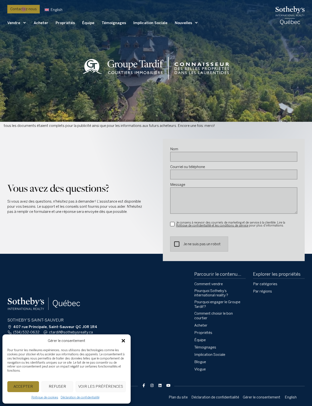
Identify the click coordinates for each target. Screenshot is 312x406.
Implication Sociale (150, 23)
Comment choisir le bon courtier (213, 315)
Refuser (57, 386)
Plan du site (178, 397)
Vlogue (200, 369)
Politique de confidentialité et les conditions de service (212, 225)
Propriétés (65, 23)
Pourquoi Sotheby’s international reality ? (211, 293)
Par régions (262, 291)
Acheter (41, 23)
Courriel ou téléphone (187, 167)
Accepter (23, 386)
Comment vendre (208, 284)
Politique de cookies (44, 397)
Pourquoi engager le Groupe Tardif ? (217, 304)
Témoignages (114, 23)
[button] (123, 340)
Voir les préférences (100, 386)
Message (177, 185)
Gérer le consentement (261, 397)
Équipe (88, 23)
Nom (174, 149)
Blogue (200, 362)
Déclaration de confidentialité (80, 397)
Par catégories (265, 284)
